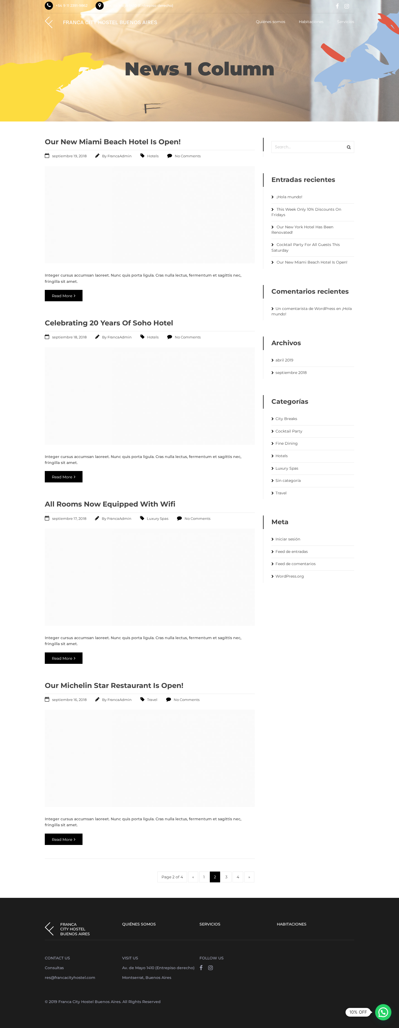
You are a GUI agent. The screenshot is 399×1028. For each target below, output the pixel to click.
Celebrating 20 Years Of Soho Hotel (109, 323)
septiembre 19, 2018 (69, 156)
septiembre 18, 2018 (69, 337)
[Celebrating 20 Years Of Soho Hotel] (150, 443)
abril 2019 (284, 360)
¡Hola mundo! (289, 196)
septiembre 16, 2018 (69, 699)
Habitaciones (311, 22)
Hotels (153, 156)
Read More (62, 295)
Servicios (345, 22)
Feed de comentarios (296, 563)
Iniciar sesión (288, 539)
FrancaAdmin (119, 156)
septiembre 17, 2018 (69, 518)
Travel (152, 699)
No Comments (188, 156)
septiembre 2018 (291, 372)
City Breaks (286, 418)
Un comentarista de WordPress (305, 308)
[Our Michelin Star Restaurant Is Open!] (150, 805)
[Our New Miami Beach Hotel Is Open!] (150, 261)
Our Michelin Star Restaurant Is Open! (114, 685)
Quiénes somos (270, 22)
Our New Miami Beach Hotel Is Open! (113, 141)
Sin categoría (288, 480)
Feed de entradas (292, 551)
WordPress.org (290, 576)
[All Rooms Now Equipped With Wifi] (150, 624)
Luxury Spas (157, 518)
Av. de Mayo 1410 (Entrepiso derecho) (139, 5)
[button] (383, 1012)
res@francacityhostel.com (70, 977)
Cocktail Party (289, 431)
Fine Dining (287, 443)
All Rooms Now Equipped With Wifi (110, 504)
